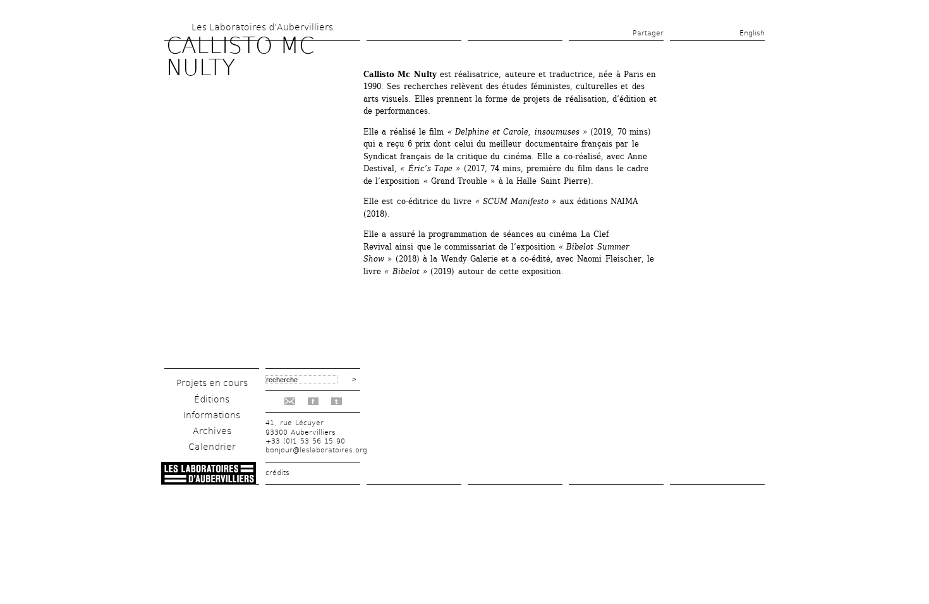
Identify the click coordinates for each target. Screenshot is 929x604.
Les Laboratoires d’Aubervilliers (262, 27)
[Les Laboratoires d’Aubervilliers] (208, 481)
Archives (212, 431)
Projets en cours (212, 383)
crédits (277, 473)
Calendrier (212, 447)
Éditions (211, 399)
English (752, 33)
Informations (211, 415)
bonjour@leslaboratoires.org (316, 450)
